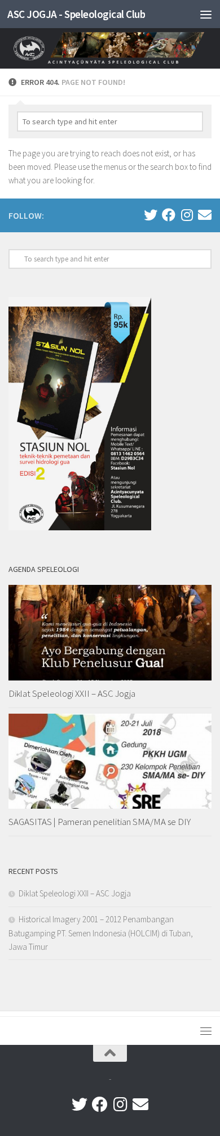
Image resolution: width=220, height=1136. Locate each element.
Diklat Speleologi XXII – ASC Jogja (71, 693)
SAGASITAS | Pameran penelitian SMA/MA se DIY (99, 821)
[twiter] (150, 215)
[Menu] (206, 14)
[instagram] (186, 215)
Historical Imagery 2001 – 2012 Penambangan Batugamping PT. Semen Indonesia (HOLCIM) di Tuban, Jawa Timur (100, 933)
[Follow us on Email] (205, 215)
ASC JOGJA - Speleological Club (76, 14)
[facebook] (168, 215)
